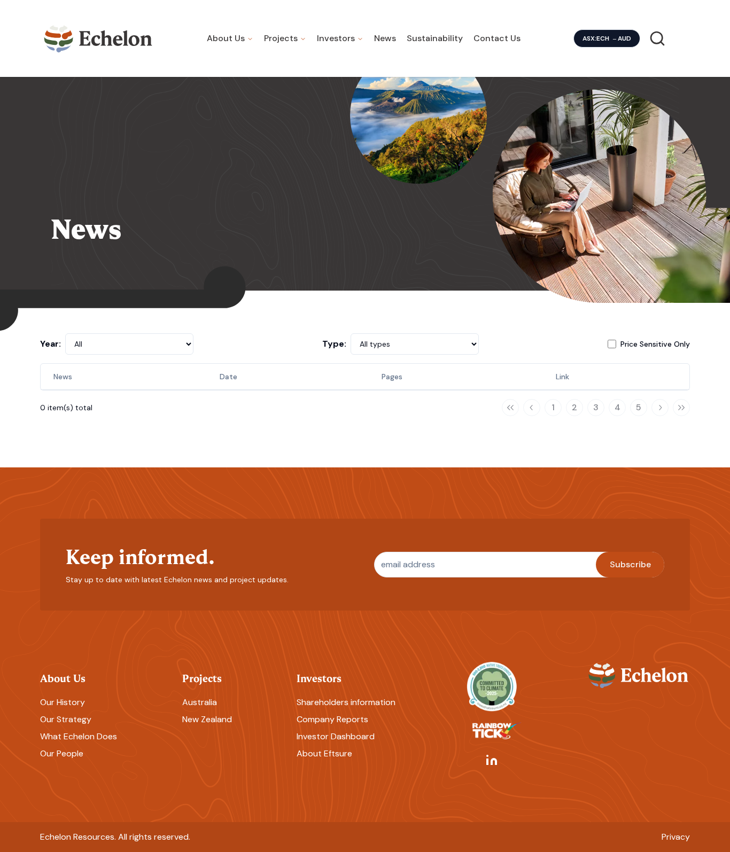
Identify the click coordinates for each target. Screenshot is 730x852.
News (385, 38)
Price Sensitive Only (655, 344)
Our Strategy (65, 719)
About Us (226, 38)
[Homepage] (98, 38)
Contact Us (497, 38)
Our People (61, 753)
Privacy (676, 836)
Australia (199, 702)
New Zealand (207, 719)
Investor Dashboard (336, 736)
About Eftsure (324, 753)
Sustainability (435, 38)
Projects (281, 38)
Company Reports (332, 719)
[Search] (657, 38)
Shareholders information (346, 702)
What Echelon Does (78, 736)
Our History (62, 702)
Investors (336, 38)
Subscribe (630, 564)
